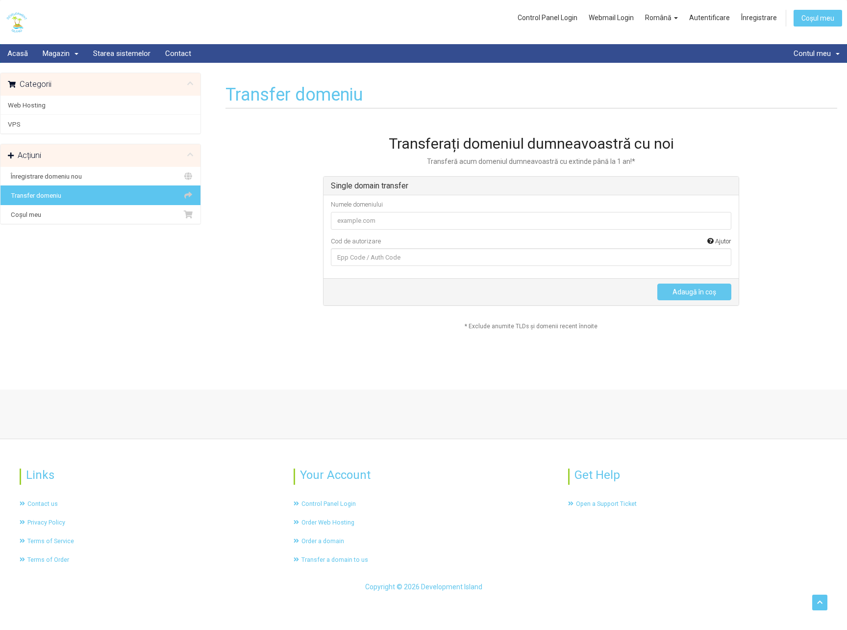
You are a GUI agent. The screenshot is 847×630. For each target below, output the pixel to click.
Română (659, 18)
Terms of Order (48, 559)
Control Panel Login (547, 18)
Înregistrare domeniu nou (45, 176)
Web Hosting (27, 105)
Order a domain (322, 541)
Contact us (42, 503)
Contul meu (814, 53)
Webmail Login (611, 18)
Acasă (17, 53)
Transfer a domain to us (334, 559)
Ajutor (722, 241)
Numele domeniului (357, 204)
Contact (178, 53)
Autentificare (709, 18)
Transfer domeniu (34, 195)
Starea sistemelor (121, 53)
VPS (14, 124)
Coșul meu (817, 18)
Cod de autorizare (531, 241)
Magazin (58, 53)
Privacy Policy (46, 522)
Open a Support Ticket (606, 503)
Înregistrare (759, 18)
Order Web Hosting (327, 522)
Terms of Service (50, 541)
